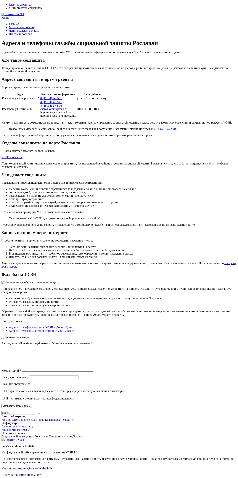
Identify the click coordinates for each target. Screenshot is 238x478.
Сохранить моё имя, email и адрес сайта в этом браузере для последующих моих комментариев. (66, 391)
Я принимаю (40, 398)
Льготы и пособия (20, 34)
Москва (6, 419)
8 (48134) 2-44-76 (51, 105)
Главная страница (20, 4)
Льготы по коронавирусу (17, 426)
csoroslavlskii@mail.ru (53, 109)
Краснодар (37, 419)
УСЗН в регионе (11, 157)
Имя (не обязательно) (14, 377)
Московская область (21, 27)
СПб (15, 419)
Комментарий (11, 370)
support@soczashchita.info (35, 468)
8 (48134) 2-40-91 (51, 98)
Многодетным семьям (15, 429)
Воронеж (24, 419)
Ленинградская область (24, 30)
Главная (14, 23)
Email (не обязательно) (15, 384)
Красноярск (52, 419)
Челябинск (67, 419)
